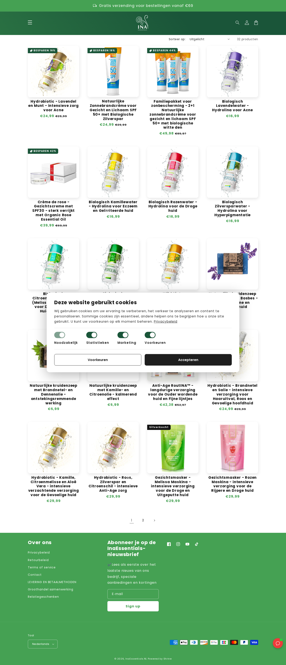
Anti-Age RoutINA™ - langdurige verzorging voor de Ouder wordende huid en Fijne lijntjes (172, 392)
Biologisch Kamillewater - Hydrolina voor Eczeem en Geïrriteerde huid (113, 206)
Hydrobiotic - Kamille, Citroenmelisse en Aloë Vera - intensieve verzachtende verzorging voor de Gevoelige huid (53, 486)
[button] (237, 22)
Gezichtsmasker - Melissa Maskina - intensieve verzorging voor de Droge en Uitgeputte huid (173, 486)
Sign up (133, 606)
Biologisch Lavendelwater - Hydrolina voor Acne (232, 105)
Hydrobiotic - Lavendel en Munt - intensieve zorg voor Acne (53, 105)
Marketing (126, 342)
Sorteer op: (177, 39)
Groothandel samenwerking (50, 589)
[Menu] (30, 22)
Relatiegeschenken (43, 597)
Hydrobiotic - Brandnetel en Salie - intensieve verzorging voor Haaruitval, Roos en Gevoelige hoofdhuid (232, 394)
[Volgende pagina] (154, 520)
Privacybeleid (39, 552)
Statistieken (97, 342)
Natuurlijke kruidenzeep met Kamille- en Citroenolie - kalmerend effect (113, 392)
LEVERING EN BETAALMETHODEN (52, 582)
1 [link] (131, 520)
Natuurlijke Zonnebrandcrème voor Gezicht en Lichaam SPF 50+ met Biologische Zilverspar (113, 110)
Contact (35, 575)
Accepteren (188, 359)
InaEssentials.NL (136, 658)
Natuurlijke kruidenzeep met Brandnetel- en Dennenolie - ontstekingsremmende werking (53, 394)
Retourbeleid (38, 560)
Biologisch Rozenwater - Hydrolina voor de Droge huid (172, 206)
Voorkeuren (155, 342)
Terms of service (42, 567)
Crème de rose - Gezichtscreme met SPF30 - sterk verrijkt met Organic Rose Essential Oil (53, 211)
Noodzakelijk (66, 342)
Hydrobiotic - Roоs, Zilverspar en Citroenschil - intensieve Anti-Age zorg (113, 484)
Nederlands (40, 644)
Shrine (168, 658)
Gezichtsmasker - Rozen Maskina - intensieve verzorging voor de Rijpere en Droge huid (232, 484)
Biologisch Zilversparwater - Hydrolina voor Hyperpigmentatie (232, 208)
